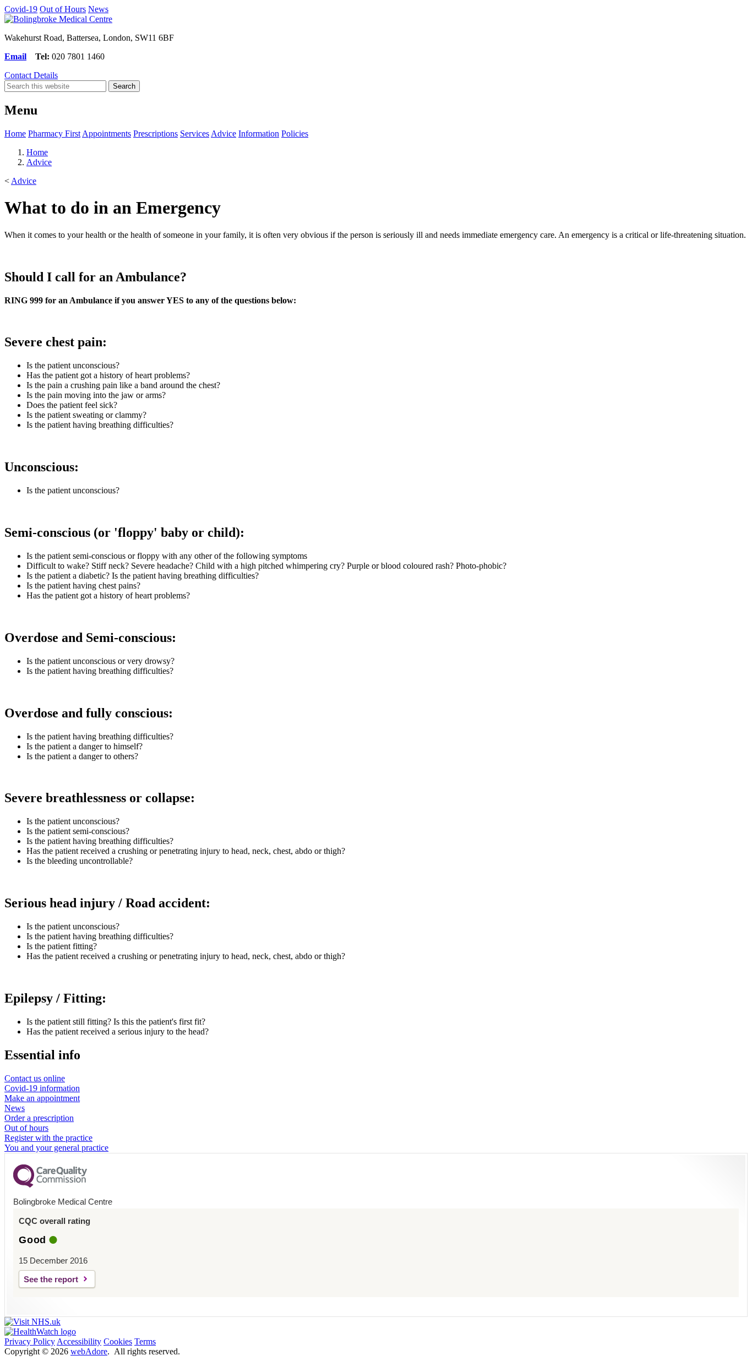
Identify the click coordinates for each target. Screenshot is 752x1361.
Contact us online (34, 1078)
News (98, 9)
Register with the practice (48, 1137)
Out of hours (26, 1128)
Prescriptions (155, 133)
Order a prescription (39, 1118)
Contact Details (31, 75)
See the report (51, 1279)
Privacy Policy (29, 1341)
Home (15, 133)
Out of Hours (63, 9)
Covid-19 (20, 9)
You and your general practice (56, 1147)
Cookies (117, 1341)
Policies (294, 133)
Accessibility (79, 1341)
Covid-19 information (42, 1088)
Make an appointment (42, 1098)
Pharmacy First (54, 133)
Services (194, 133)
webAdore (88, 1351)
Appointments (106, 133)
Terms (145, 1341)
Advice (223, 133)
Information (258, 133)
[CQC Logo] (50, 1184)
